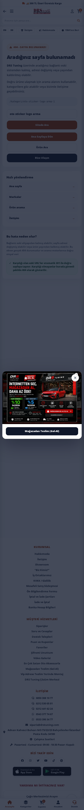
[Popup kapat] (75, 377)
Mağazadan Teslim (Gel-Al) (42, 431)
